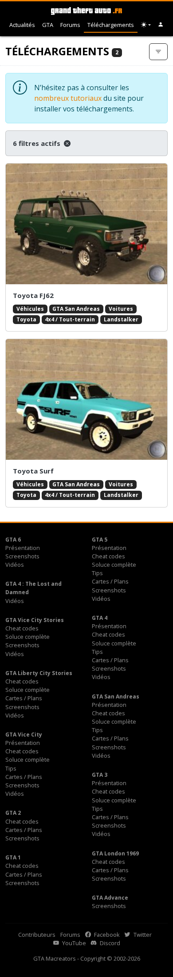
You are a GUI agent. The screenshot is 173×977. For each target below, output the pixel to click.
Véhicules (30, 309)
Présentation (22, 548)
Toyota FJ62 (33, 295)
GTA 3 (99, 775)
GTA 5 (99, 539)
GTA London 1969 (115, 853)
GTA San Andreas (76, 309)
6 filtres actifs (37, 143)
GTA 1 (13, 857)
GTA (47, 25)
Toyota (26, 319)
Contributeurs (36, 935)
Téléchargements (110, 25)
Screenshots (22, 556)
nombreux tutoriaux (68, 98)
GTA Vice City (23, 734)
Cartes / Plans (110, 581)
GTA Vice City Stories (34, 620)
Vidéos (14, 565)
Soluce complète (114, 565)
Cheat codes (108, 556)
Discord (109, 943)
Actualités (22, 25)
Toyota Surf (33, 470)
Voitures (121, 309)
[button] (160, 25)
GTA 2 (13, 813)
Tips (97, 573)
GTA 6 (13, 539)
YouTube (73, 943)
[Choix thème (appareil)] (146, 25)
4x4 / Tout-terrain (70, 319)
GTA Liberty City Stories (38, 673)
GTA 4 (99, 618)
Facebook (106, 935)
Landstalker (121, 319)
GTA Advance (110, 897)
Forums (70, 25)
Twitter (142, 935)
